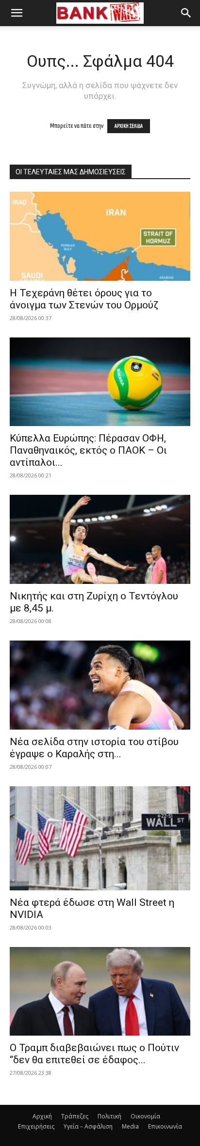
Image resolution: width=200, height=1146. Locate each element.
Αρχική (42, 1116)
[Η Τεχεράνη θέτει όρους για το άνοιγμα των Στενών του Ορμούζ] (100, 236)
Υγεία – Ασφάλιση (88, 1126)
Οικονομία (145, 1116)
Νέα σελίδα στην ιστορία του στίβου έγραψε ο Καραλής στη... (94, 748)
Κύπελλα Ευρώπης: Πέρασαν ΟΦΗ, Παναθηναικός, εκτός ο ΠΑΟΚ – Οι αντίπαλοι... (88, 450)
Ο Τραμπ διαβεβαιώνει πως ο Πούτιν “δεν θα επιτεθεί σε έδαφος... (94, 1054)
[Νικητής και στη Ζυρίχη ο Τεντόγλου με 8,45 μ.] (100, 539)
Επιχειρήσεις (36, 1126)
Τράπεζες (74, 1116)
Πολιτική (109, 1116)
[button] (16, 13)
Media (130, 1126)
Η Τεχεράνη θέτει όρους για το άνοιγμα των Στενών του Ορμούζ (84, 299)
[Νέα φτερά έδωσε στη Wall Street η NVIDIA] (100, 838)
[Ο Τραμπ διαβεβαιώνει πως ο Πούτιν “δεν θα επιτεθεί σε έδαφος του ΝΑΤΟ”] (100, 991)
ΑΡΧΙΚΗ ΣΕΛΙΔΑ (129, 126)
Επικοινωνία (165, 1126)
